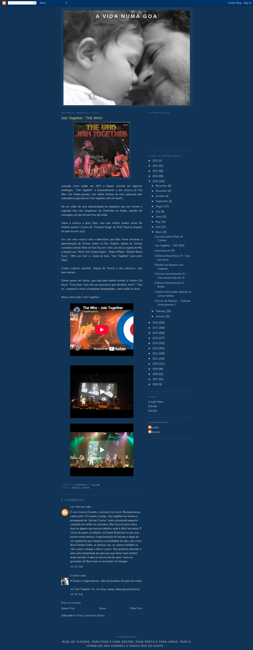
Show (85, 488)
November (162, 190)
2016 (155, 332)
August (160, 206)
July (158, 211)
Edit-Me (152, 406)
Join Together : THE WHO (169, 245)
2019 (155, 181)
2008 (155, 374)
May (158, 221)
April (158, 226)
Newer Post (68, 608)
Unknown (154, 431)
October (160, 196)
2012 (155, 353)
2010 (155, 363)
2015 (155, 338)
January (160, 316)
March (159, 232)
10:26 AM (76, 566)
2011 (155, 358)
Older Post (136, 608)
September (162, 201)
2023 (155, 160)
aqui (81, 231)
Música (76, 488)
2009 (155, 368)
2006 (155, 384)
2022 (155, 165)
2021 (155, 170)
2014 (155, 343)
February (161, 311)
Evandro (75, 575)
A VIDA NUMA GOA (127, 16)
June (159, 216)
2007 (155, 379)
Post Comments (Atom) (90, 615)
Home (102, 608)
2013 (155, 348)
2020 (155, 176)
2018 (155, 322)
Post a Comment (71, 602)
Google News (155, 401)
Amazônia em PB (165, 250)
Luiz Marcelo (77, 506)
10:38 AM (76, 594)
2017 (155, 327)
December (162, 185)
